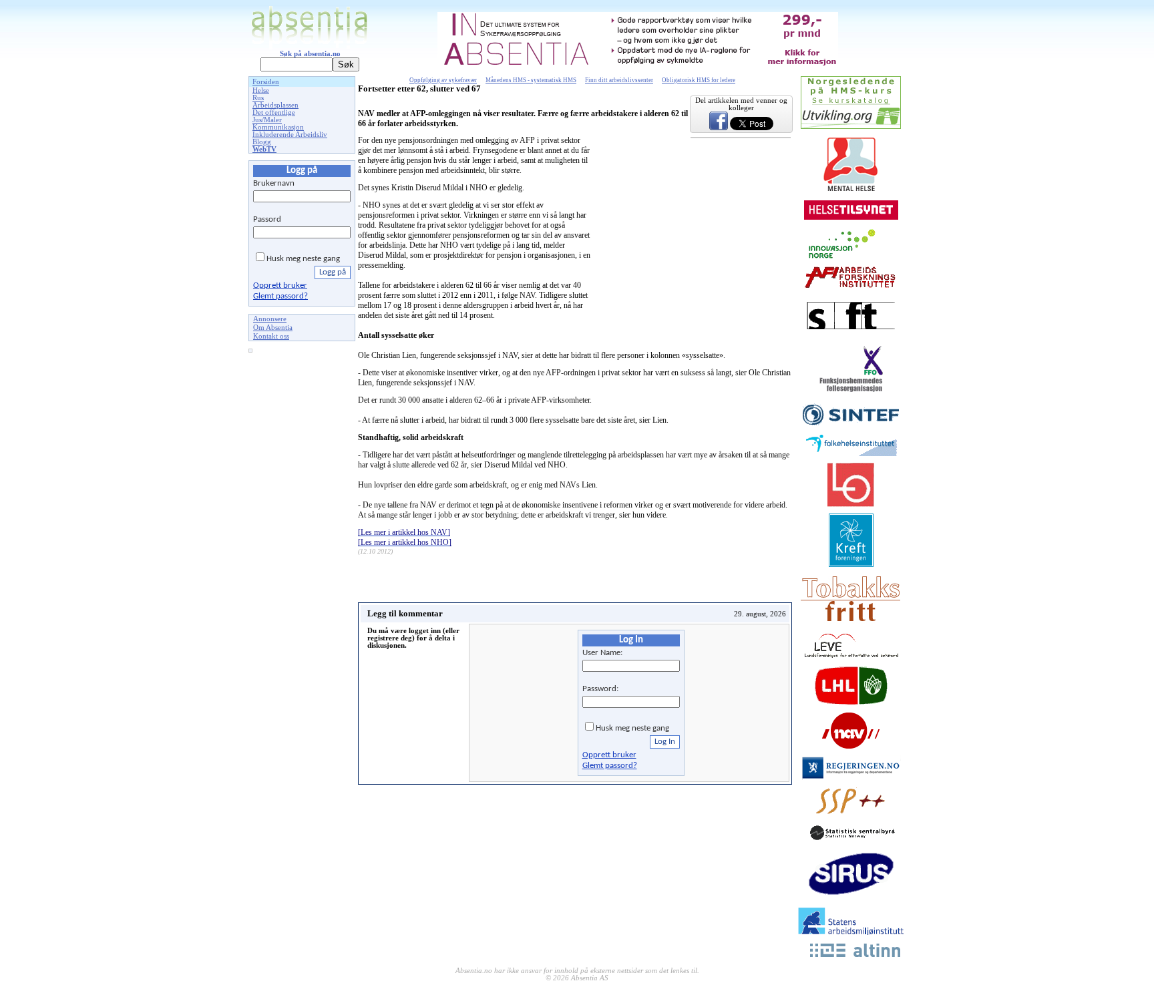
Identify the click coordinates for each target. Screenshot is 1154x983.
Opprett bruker (280, 285)
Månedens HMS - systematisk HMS (531, 80)
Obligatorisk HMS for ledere (698, 80)
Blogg (261, 142)
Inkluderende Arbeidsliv (289, 134)
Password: (600, 688)
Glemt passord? (280, 296)
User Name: (602, 652)
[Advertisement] (301, 560)
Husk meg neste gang (303, 258)
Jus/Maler (267, 120)
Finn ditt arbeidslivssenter (619, 80)
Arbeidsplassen (275, 105)
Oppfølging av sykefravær (443, 80)
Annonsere (269, 319)
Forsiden (265, 81)
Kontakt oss (271, 336)
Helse (260, 90)
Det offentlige (273, 112)
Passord (267, 219)
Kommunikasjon (278, 127)
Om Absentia (273, 327)
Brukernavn (274, 183)
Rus (258, 98)
